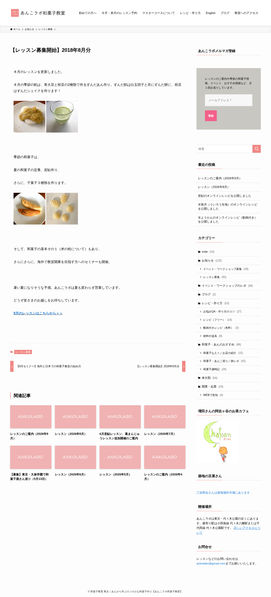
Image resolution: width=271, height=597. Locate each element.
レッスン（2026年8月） (214, 187)
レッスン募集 (23, 352)
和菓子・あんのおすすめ (221, 344)
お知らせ (212, 260)
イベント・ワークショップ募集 (225, 269)
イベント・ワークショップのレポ (227, 285)
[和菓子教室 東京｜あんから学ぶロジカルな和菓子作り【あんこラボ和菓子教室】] (39, 12)
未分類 (209, 377)
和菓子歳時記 (214, 369)
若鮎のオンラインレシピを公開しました (224, 195)
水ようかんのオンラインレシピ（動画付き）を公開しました (227, 219)
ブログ (209, 294)
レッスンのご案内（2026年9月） (220, 178)
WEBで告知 (213, 395)
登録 (211, 115)
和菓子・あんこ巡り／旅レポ (224, 361)
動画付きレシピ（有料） (221, 327)
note (208, 251)
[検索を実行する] (256, 149)
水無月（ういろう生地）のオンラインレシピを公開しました (227, 206)
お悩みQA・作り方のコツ (222, 311)
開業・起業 (212, 386)
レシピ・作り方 (215, 303)
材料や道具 (212, 336)
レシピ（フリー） (217, 319)
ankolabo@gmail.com (210, 563)
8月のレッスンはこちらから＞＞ (38, 313)
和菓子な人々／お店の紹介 (223, 353)
